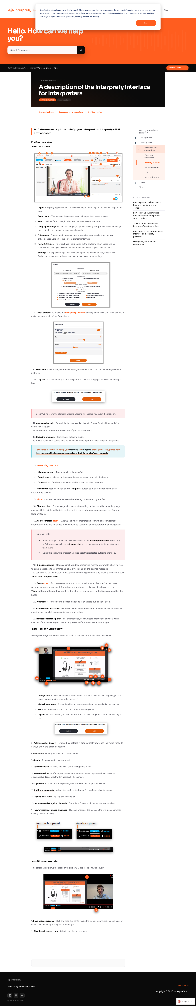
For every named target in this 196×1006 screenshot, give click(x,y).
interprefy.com (17, 1000)
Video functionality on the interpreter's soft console (145, 225)
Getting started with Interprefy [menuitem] (148, 131)
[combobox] (42, 50)
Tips (166, 10)
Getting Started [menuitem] (152, 162)
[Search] (81, 50)
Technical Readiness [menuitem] (149, 156)
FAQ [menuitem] (143, 182)
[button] (135, 138)
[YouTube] (22, 995)
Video (40, 499)
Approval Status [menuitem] (152, 177)
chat (55, 520)
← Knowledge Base (47, 80)
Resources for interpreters (71, 112)
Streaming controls (47, 465)
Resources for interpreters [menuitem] (150, 149)
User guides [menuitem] (146, 143)
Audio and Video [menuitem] (152, 167)
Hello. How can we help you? (45, 35)
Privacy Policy (183, 985)
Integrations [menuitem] (146, 138)
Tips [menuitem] (146, 172)
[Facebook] (16, 995)
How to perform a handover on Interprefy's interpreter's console (147, 205)
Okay (146, 23)
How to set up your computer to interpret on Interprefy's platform (148, 234)
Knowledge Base (46, 112)
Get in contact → (177, 68)
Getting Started (95, 112)
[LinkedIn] (9, 995)
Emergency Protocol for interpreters (144, 243)
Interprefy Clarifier (75, 312)
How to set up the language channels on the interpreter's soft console (146, 216)
